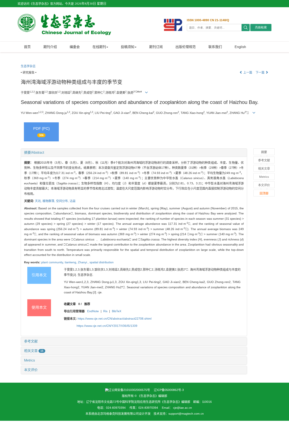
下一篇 (260, 72)
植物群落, (49, 201)
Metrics (29, 360)
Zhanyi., (83, 262)
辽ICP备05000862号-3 (169, 390)
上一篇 (247, 72)
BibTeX (116, 311)
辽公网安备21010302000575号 (129, 390)
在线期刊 (99, 47)
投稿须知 (127, 47)
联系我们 (215, 47)
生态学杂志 (28, 66)
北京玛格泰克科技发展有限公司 (118, 413)
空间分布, (63, 201)
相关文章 (33, 351)
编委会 (75, 47)
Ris (105, 311)
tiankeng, (71, 262)
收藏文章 (70, 304)
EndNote (93, 311)
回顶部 (264, 193)
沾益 (73, 201)
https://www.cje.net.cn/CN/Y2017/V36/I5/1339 (107, 325)
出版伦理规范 (185, 47)
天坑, (39, 201)
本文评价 (31, 370)
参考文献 (31, 341)
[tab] (134, 153)
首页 (27, 47)
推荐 (87, 304)
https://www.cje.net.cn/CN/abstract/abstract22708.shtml (114, 318)
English (240, 47)
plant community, (53, 262)
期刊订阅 (156, 47)
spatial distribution (101, 262)
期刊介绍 (50, 47)
